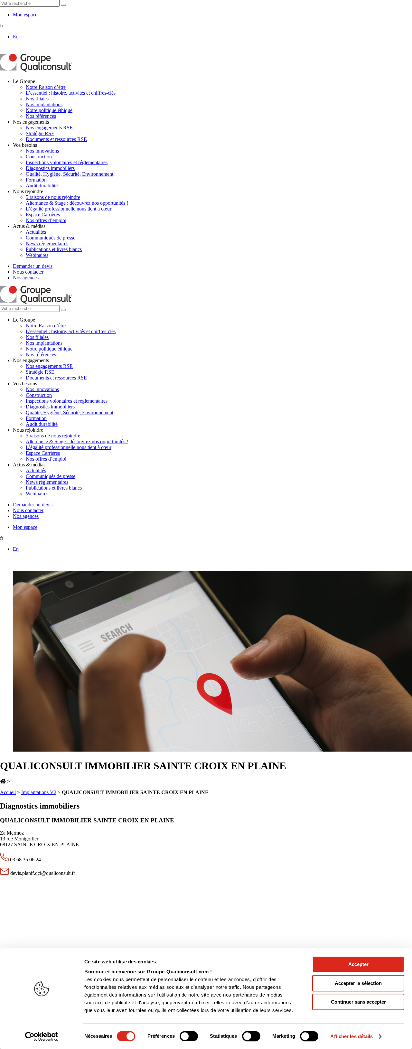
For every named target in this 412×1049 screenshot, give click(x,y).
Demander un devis (32, 266)
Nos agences (26, 277)
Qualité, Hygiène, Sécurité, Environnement (69, 174)
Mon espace (25, 14)
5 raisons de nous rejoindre (53, 197)
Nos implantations (44, 104)
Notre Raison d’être (46, 87)
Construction (39, 156)
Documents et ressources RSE (56, 139)
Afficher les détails (351, 1036)
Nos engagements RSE (49, 127)
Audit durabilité (42, 185)
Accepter (358, 964)
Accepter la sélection (358, 983)
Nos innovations (42, 151)
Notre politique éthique (49, 110)
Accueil (8, 792)
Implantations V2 (38, 792)
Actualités (36, 232)
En (16, 36)
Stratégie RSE (40, 133)
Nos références (41, 116)
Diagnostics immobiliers (50, 168)
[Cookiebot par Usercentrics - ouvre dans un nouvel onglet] (42, 1036)
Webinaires (37, 255)
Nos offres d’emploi (46, 220)
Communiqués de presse (50, 237)
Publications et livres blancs (54, 249)
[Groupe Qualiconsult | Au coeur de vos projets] (36, 70)
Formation (36, 180)
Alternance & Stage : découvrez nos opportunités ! (77, 203)
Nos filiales (37, 98)
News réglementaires (47, 243)
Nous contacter (28, 272)
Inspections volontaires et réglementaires (67, 162)
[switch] (189, 1036)
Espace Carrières (43, 214)
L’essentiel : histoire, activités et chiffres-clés (71, 93)
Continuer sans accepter (358, 1002)
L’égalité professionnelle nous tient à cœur (68, 208)
